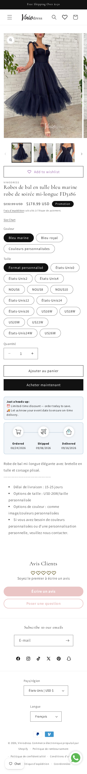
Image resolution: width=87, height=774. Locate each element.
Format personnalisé (26, 267)
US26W (50, 333)
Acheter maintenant (44, 385)
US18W (70, 311)
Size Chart (9, 220)
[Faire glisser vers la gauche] (5, 154)
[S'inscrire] (67, 640)
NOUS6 (14, 289)
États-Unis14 (52, 300)
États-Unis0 (65, 267)
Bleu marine (19, 238)
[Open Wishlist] (64, 17)
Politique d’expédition (35, 764)
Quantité (10, 344)
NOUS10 (61, 289)
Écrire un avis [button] (43, 591)
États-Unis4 (49, 278)
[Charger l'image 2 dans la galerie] (43, 152)
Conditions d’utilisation (65, 756)
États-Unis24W (20, 333)
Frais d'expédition (14, 210)
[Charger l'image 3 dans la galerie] (65, 152)
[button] (9, 17)
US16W (47, 311)
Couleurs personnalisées (29, 249)
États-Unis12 (19, 300)
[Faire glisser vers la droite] (81, 154)
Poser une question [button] (43, 603)
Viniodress (24, 743)
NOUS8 (37, 289)
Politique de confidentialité (28, 756)
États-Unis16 (19, 311)
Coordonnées (62, 764)
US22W (37, 322)
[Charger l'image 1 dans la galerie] (21, 152)
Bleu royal (49, 238)
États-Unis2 (18, 278)
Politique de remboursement (51, 748)
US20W (14, 322)
